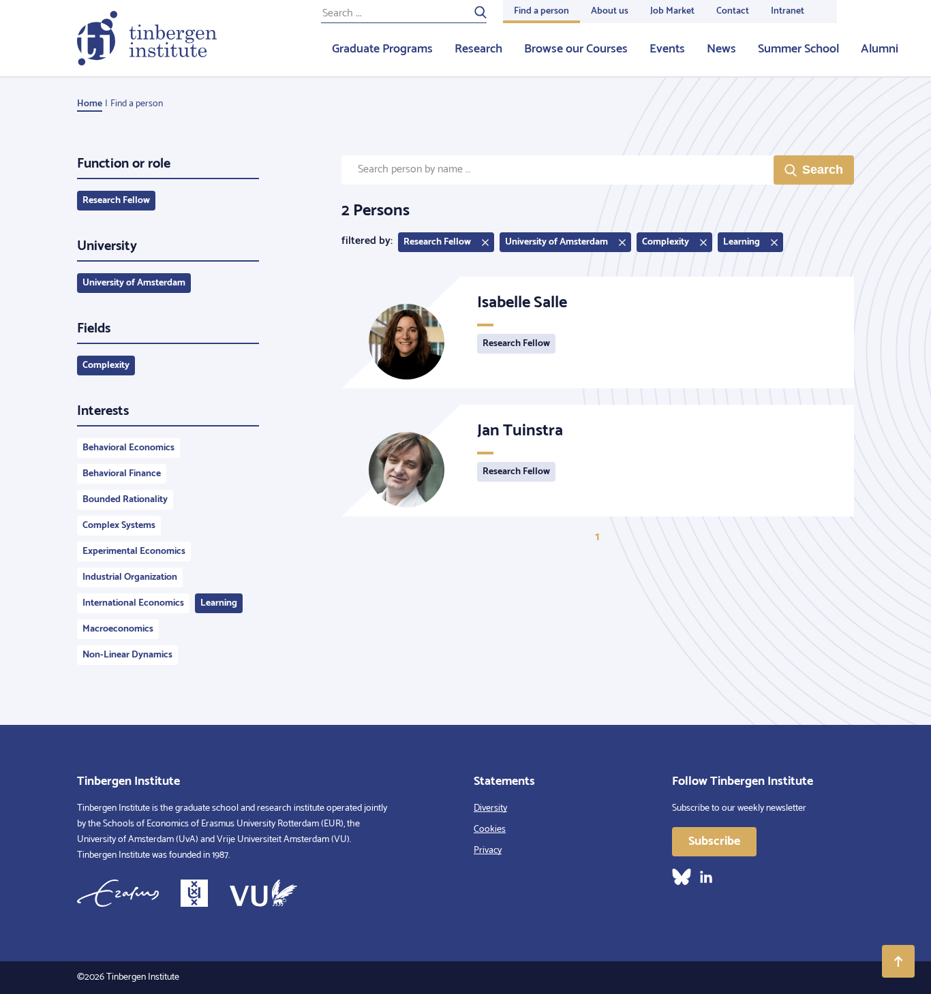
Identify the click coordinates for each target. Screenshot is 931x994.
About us (609, 11)
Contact (732, 11)
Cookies (490, 829)
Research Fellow (116, 200)
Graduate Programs (382, 49)
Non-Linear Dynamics (127, 655)
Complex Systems (118, 525)
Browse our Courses (576, 49)
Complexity (105, 365)
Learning (218, 603)
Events (667, 49)
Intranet (787, 11)
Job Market (672, 11)
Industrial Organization (129, 577)
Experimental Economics (133, 551)
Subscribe (714, 841)
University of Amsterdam (133, 283)
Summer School (798, 49)
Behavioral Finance (121, 474)
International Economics (133, 603)
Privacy (488, 850)
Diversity (490, 808)
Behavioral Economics (128, 448)
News (721, 49)
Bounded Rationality (125, 500)
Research (478, 49)
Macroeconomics (117, 629)
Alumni (879, 49)
